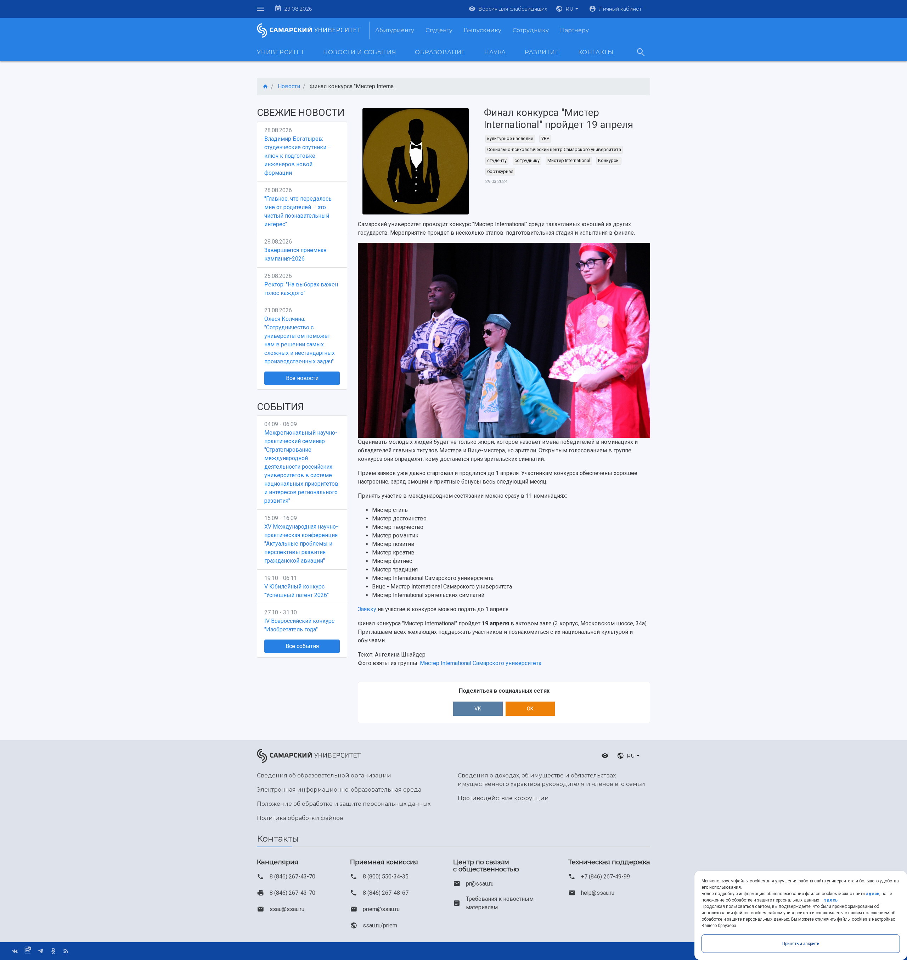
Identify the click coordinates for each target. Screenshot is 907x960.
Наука (495, 52)
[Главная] (265, 86)
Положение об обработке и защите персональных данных (343, 803)
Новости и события (359, 52)
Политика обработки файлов (300, 818)
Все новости (302, 378)
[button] (568, 9)
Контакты (596, 52)
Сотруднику (531, 30)
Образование (440, 52)
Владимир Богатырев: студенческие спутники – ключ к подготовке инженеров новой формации (297, 155)
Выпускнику (482, 30)
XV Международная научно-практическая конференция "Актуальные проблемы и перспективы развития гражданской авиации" (301, 543)
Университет (280, 52)
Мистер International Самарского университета (480, 663)
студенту (497, 160)
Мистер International (568, 160)
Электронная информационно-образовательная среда (339, 789)
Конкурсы (609, 160)
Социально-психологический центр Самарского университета (554, 149)
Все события (302, 646)
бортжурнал (500, 171)
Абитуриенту (394, 30)
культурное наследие (510, 138)
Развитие (542, 52)
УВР (545, 138)
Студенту (439, 30)
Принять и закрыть (800, 943)
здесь (872, 893)
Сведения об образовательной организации (324, 775)
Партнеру (574, 30)
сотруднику (527, 160)
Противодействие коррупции (503, 798)
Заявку (367, 609)
